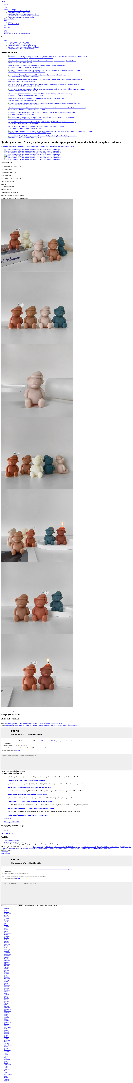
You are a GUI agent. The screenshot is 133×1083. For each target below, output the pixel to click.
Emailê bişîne (4, 851)
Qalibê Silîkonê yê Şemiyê (73, 847)
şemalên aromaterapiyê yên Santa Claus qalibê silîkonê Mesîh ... (26, 95)
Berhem (6, 32)
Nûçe (5, 25)
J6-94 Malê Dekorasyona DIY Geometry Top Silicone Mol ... (30, 787)
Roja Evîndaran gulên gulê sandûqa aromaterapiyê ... (23, 81)
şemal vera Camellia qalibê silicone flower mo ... (22, 100)
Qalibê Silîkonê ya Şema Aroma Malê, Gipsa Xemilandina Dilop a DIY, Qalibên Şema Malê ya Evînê (33, 723)
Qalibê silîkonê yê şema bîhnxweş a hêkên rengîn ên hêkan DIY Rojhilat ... (29, 133)
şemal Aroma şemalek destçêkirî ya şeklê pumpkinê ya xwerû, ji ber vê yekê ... (30, 58)
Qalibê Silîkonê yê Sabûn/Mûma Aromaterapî (21, 17)
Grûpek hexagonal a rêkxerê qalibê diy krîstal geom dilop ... (25, 128)
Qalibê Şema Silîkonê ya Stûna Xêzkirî (108, 847)
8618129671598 (5, 853)
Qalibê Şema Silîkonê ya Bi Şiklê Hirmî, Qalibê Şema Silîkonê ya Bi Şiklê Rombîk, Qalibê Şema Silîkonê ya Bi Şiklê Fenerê (67, 848)
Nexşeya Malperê (38, 847)
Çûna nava (7, 20)
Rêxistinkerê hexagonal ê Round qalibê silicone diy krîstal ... (25, 137)
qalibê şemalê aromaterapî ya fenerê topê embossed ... (28, 815)
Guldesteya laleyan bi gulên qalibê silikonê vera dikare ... (24, 105)
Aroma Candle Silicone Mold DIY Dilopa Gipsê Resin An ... (25, 123)
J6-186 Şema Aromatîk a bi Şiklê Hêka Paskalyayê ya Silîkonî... (32, 808)
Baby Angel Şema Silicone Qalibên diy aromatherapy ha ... (25, 119)
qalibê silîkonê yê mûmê (89, 847)
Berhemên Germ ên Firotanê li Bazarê (19, 11)
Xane (5, 7)
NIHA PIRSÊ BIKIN (7, 833)
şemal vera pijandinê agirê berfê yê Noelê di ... (21, 114)
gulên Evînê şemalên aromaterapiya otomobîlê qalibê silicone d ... (26, 72)
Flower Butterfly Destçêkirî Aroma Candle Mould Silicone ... (25, 86)
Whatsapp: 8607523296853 (12, 822)
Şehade (10, 22)
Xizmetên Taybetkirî (10, 19)
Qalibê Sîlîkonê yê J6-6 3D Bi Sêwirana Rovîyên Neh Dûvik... (31, 801)
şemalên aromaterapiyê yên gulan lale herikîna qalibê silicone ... (26, 67)
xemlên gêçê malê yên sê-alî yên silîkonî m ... (21, 62)
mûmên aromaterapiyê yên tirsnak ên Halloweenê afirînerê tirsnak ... (27, 109)
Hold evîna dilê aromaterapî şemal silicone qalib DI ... (23, 90)
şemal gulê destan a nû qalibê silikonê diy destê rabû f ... (24, 76)
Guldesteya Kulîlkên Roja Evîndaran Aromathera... (27, 780)
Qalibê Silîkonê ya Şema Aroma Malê (55, 847)
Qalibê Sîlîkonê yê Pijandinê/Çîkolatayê (19, 12)
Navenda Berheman (10, 9)
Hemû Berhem (108, 848)
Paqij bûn (7, 27)
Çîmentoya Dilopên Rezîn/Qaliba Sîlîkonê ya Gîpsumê (23, 16)
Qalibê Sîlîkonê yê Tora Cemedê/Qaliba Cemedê (22, 14)
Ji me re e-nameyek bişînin (8, 711)
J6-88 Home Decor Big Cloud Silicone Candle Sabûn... (28, 794)
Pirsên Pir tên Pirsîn (13, 24)
